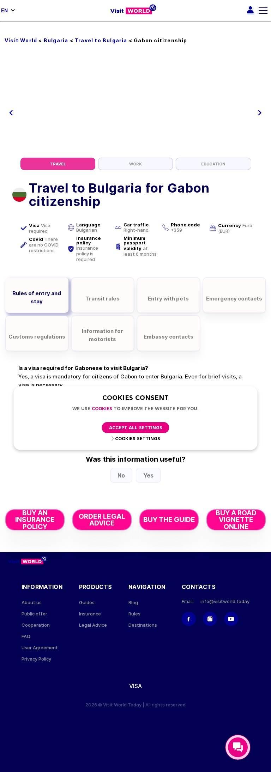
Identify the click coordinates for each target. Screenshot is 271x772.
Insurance (90, 614)
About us (32, 602)
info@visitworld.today (224, 601)
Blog (133, 602)
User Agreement (40, 647)
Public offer (34, 614)
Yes (148, 475)
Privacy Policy (36, 659)
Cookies (102, 409)
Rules (134, 614)
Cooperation (36, 625)
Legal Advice (93, 625)
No (121, 475)
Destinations (142, 625)
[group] (57, 164)
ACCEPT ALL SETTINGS (135, 428)
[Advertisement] (135, 104)
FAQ (26, 636)
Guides (87, 602)
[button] (11, 113)
